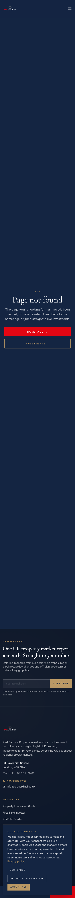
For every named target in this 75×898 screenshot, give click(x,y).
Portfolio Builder (12, 819)
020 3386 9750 (16, 781)
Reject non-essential (27, 878)
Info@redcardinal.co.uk (21, 786)
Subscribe (61, 683)
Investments (37, 343)
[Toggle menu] (70, 9)
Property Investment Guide (19, 806)
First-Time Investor (14, 812)
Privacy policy (15, 861)
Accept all (18, 887)
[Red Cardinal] (10, 8)
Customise (18, 870)
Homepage (37, 331)
